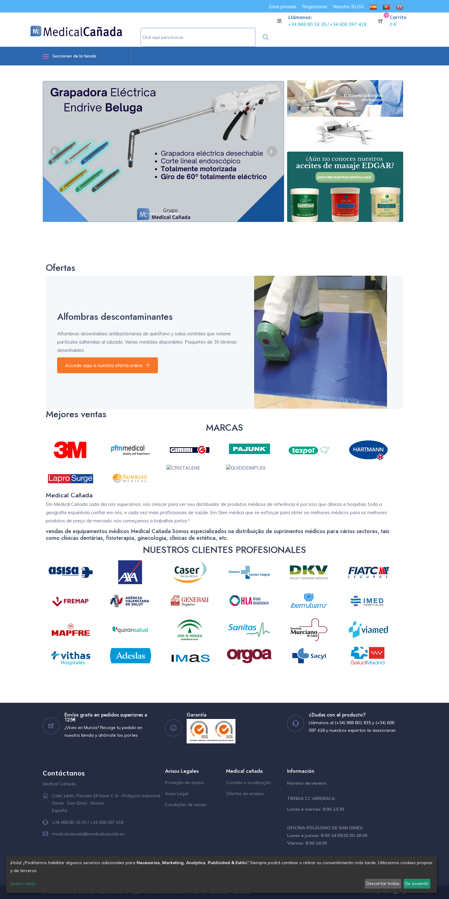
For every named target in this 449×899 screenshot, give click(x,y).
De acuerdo (417, 883)
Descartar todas (383, 883)
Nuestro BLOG (348, 6)
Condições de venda (185, 804)
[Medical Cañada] (85, 28)
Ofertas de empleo (245, 793)
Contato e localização (248, 782)
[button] (55, 151)
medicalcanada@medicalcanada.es (88, 834)
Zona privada (282, 6)
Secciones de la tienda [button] (74, 56)
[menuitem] (373, 6)
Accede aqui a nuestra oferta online (104, 365)
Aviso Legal (176, 793)
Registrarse (314, 6)
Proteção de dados (184, 782)
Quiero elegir (23, 883)
